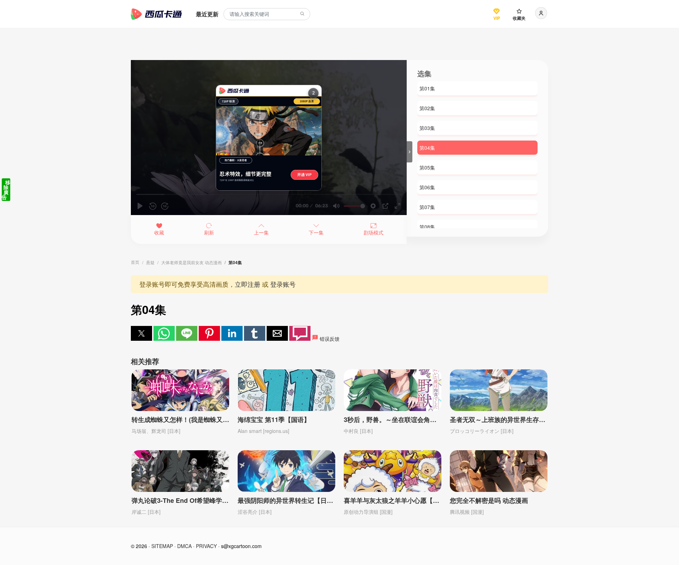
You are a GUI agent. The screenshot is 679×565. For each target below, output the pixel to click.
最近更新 (207, 14)
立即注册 (247, 284)
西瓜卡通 (156, 14)
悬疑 (150, 262)
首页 (135, 262)
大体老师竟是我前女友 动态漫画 (191, 262)
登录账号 (283, 284)
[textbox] (267, 14)
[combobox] (267, 14)
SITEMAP (162, 545)
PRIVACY (206, 545)
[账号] (541, 13)
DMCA (184, 545)
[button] (141, 333)
